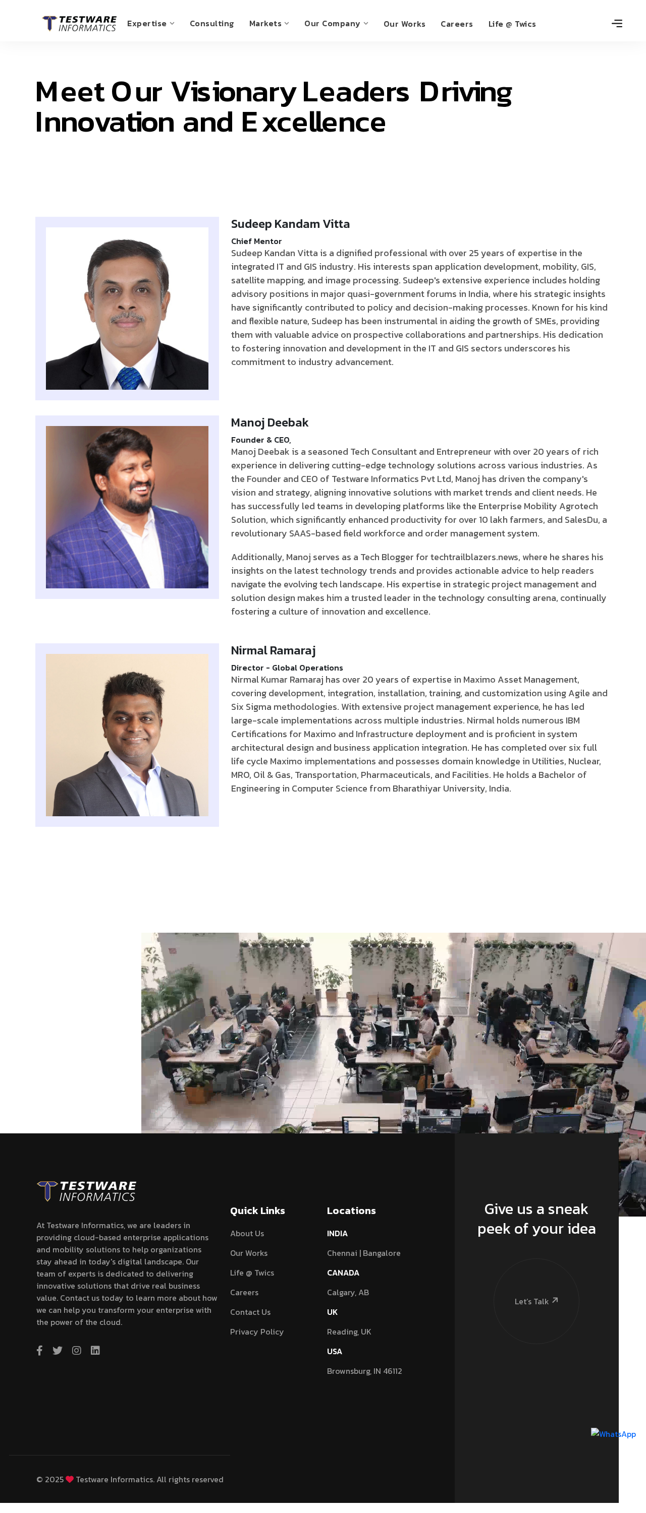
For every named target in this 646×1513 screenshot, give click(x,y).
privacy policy (257, 1331)
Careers (457, 23)
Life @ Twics (512, 23)
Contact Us (250, 1312)
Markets (265, 23)
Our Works (405, 23)
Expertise (147, 23)
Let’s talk (532, 1301)
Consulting (212, 23)
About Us (247, 1233)
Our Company (332, 23)
